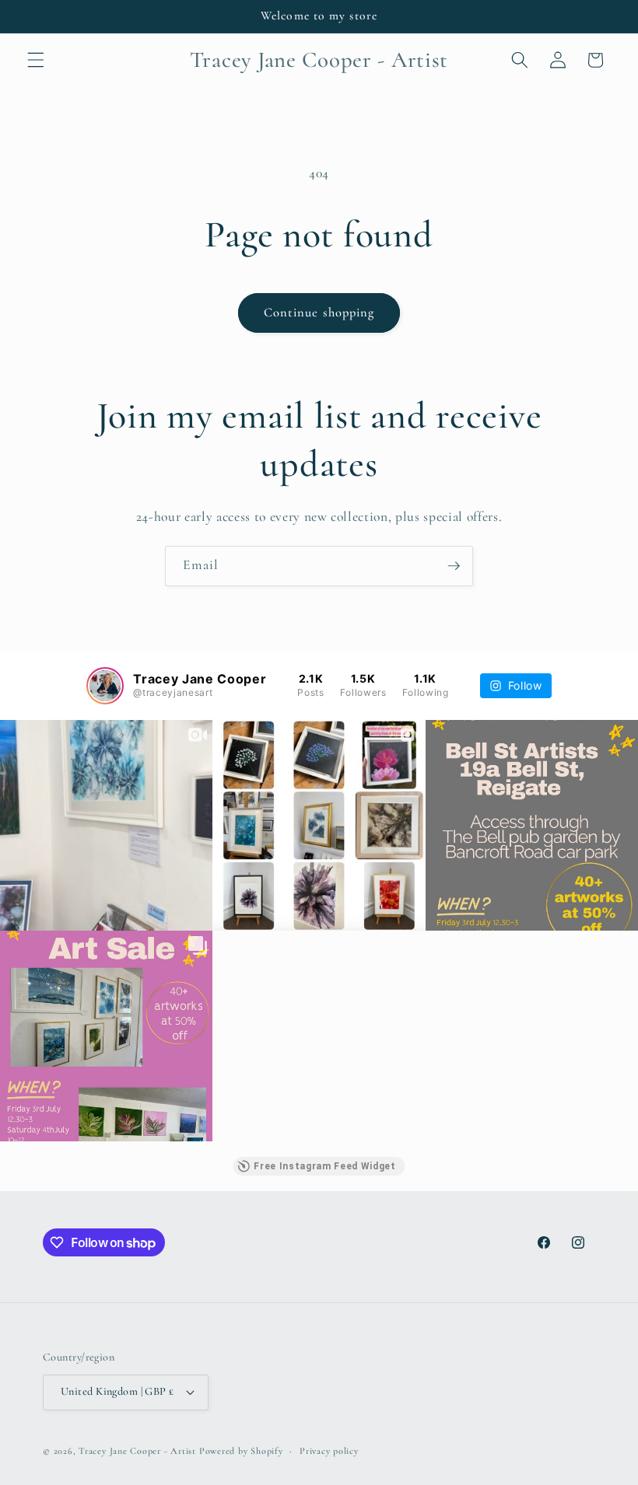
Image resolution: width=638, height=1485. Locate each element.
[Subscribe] (453, 566)
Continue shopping (319, 312)
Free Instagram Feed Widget (324, 1166)
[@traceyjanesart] (105, 685)
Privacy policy (329, 1450)
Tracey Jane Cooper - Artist (137, 1450)
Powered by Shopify (241, 1450)
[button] (35, 60)
